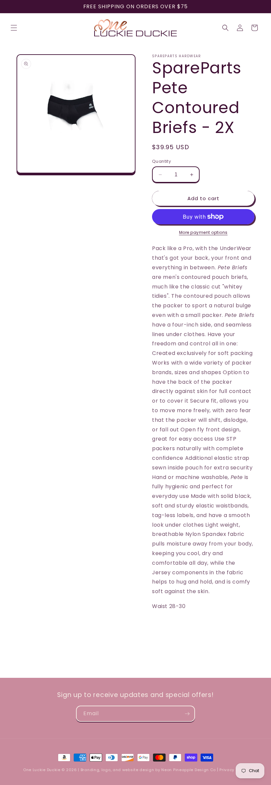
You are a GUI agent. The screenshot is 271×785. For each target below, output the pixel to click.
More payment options (203, 232)
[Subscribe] (187, 714)
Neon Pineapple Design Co (189, 769)
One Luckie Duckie (41, 769)
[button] (14, 28)
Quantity (161, 161)
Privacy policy (233, 769)
